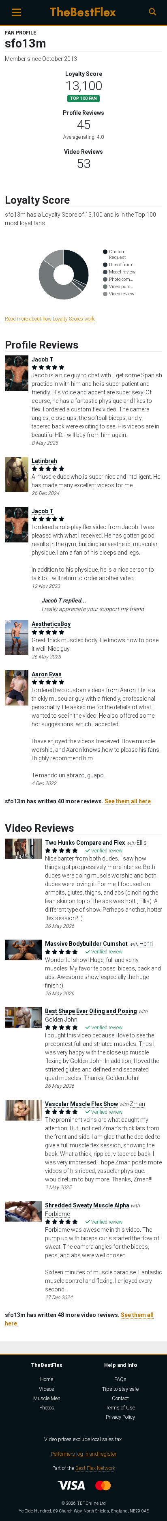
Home (46, 1379)
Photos (46, 1408)
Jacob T (43, 359)
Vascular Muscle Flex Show (81, 1104)
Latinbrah (44, 461)
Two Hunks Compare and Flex (85, 842)
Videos (46, 1389)
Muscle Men (46, 1398)
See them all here (128, 801)
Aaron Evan (47, 674)
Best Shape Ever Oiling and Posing (91, 1011)
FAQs (120, 1379)
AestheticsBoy (51, 624)
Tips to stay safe (120, 1389)
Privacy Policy (120, 1417)
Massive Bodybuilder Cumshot (86, 943)
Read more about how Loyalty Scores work (49, 319)
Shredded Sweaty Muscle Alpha (87, 1205)
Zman (137, 1104)
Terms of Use (120, 1408)
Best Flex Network (95, 1468)
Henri (146, 943)
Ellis (142, 842)
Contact (120, 1398)
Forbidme (57, 1214)
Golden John (61, 1019)
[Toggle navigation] (16, 12)
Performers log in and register (83, 1454)
